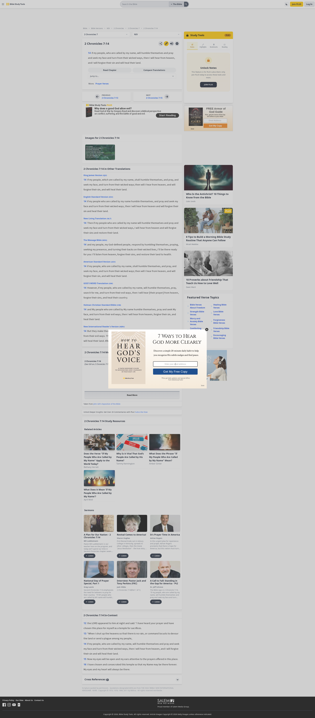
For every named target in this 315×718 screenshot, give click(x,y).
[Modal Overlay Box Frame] (157, 359)
